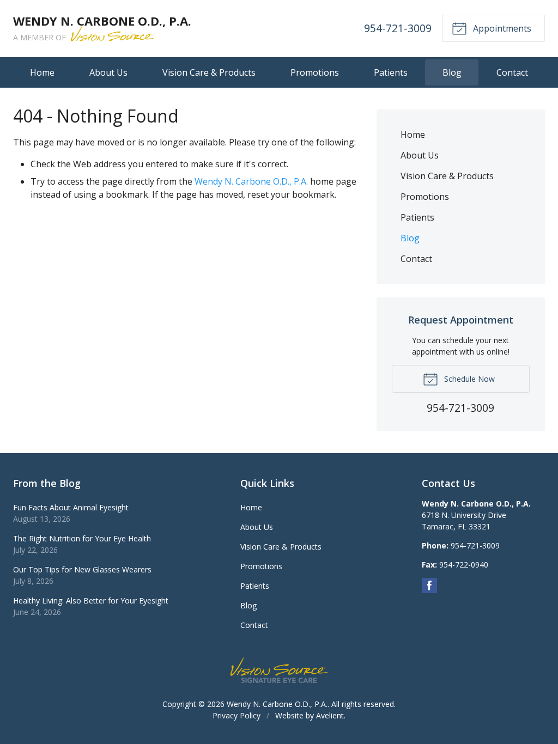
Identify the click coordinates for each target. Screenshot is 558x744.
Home (42, 72)
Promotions (314, 72)
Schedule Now (468, 379)
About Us (108, 72)
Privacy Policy (236, 715)
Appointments (501, 28)
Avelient (330, 715)
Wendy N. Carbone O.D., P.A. (251, 181)
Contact (512, 72)
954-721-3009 (398, 28)
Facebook (429, 585)
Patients (391, 72)
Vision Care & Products (209, 72)
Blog (452, 72)
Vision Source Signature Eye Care (279, 670)
